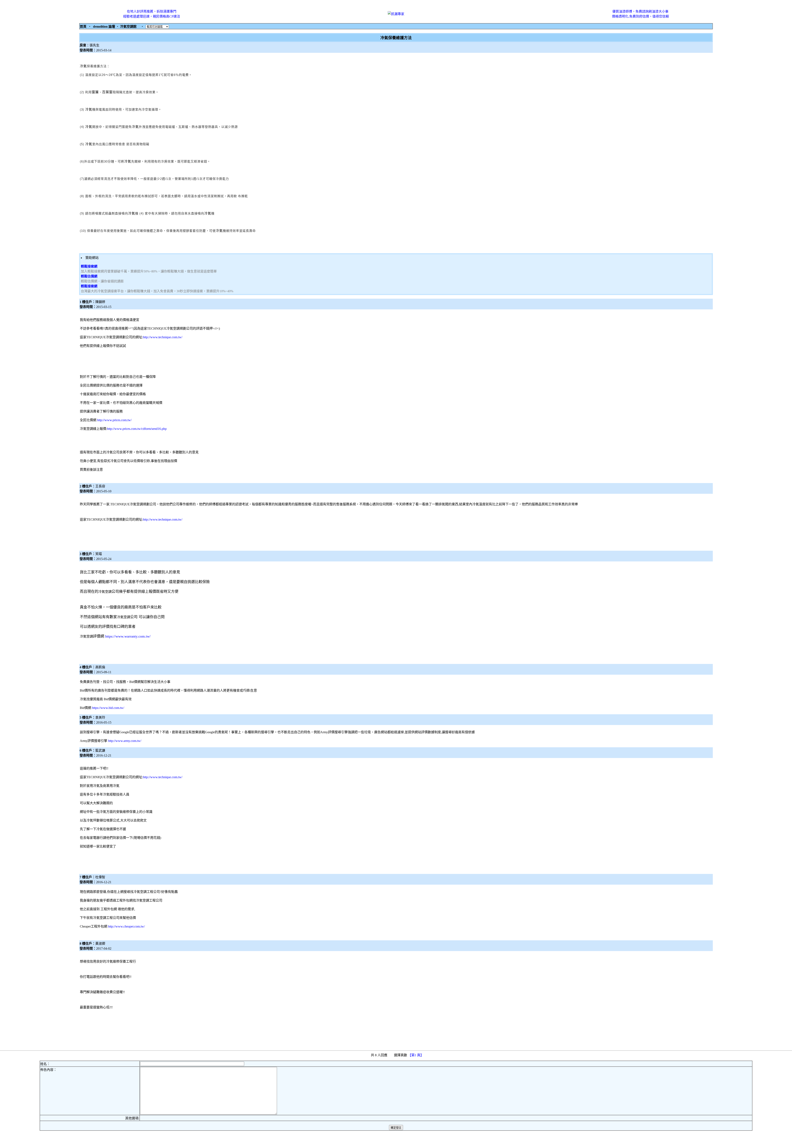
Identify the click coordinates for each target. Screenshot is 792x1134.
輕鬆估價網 (89, 276)
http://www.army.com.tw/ (124, 741)
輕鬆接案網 (89, 266)
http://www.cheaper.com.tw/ (126, 926)
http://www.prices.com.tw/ (114, 420)
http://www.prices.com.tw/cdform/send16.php (137, 428)
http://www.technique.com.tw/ (162, 337)
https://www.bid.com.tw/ (108, 708)
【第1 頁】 (416, 1055)
